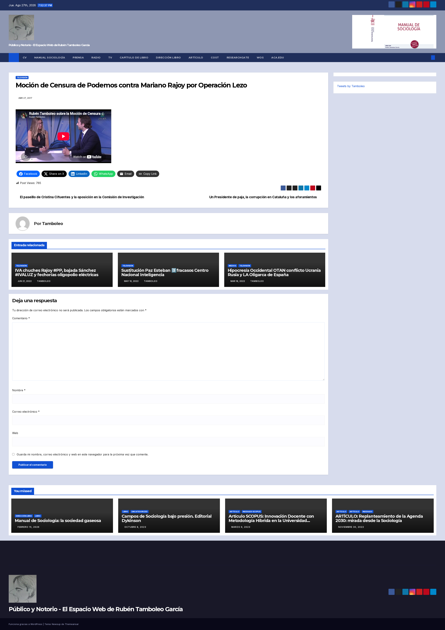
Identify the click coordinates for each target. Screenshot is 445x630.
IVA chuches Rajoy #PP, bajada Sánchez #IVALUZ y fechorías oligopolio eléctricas (56, 272)
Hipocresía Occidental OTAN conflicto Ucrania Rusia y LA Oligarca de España (274, 272)
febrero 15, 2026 (28, 527)
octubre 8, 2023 (135, 527)
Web (15, 433)
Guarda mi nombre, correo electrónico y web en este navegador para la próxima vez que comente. (82, 454)
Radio (96, 57)
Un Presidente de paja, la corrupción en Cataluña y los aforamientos (263, 197)
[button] (427, 57)
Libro (38, 516)
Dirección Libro (168, 57)
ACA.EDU (277, 57)
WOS (260, 57)
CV (25, 57)
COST (215, 57)
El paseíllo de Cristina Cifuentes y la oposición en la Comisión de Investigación (82, 197)
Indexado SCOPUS (252, 512)
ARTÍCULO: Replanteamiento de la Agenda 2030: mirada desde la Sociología (379, 518)
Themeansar (72, 624)
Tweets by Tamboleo (351, 86)
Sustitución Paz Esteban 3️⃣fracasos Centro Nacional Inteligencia (164, 272)
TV (110, 57)
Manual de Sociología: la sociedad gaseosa (58, 520)
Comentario (21, 318)
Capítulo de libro (134, 57)
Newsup (56, 624)
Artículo (196, 57)
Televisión (22, 78)
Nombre (19, 390)
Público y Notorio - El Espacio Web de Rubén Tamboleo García (49, 45)
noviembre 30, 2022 (351, 527)
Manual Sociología (49, 57)
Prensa (78, 57)
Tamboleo (52, 223)
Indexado (367, 512)
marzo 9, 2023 (240, 527)
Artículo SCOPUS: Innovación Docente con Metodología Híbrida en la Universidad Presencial (271, 520)
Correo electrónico (26, 411)
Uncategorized (139, 512)
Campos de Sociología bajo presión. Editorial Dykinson (167, 518)
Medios (232, 266)
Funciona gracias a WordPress (26, 624)
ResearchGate (238, 57)
